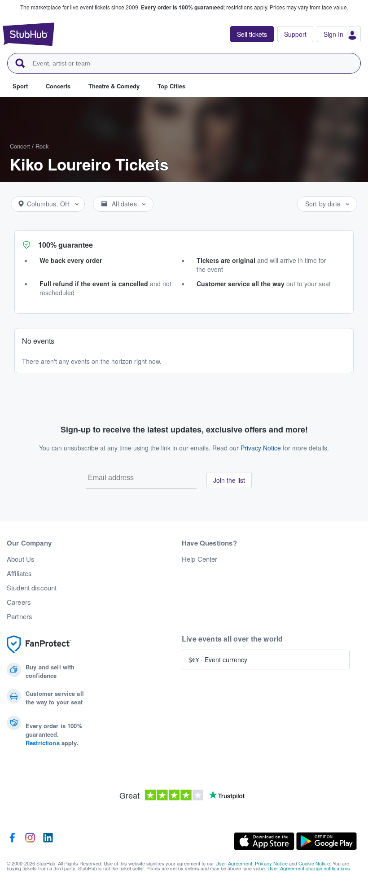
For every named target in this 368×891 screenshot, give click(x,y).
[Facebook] (12, 841)
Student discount (32, 587)
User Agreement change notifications (308, 868)
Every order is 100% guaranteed (204, 7)
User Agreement (233, 863)
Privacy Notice (261, 447)
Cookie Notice (314, 863)
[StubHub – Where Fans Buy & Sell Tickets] (28, 34)
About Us (21, 559)
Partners (19, 616)
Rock (42, 146)
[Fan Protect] (39, 644)
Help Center (200, 559)
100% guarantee (65, 245)
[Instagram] (30, 841)
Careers (19, 602)
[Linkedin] (48, 841)
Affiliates (19, 573)
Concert (20, 146)
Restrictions (43, 742)
